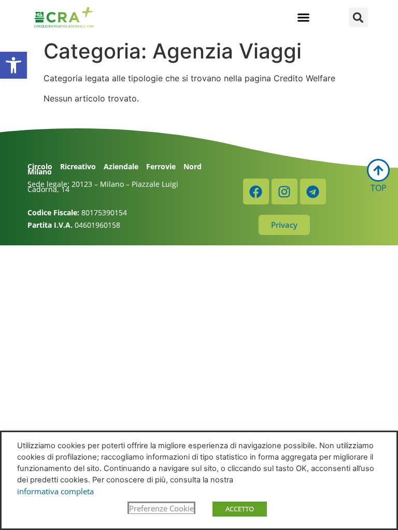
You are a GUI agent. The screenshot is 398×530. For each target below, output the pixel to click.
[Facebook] (256, 191)
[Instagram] (284, 191)
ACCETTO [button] (239, 508)
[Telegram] (313, 191)
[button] (13, 65)
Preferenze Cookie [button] (161, 508)
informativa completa (55, 491)
